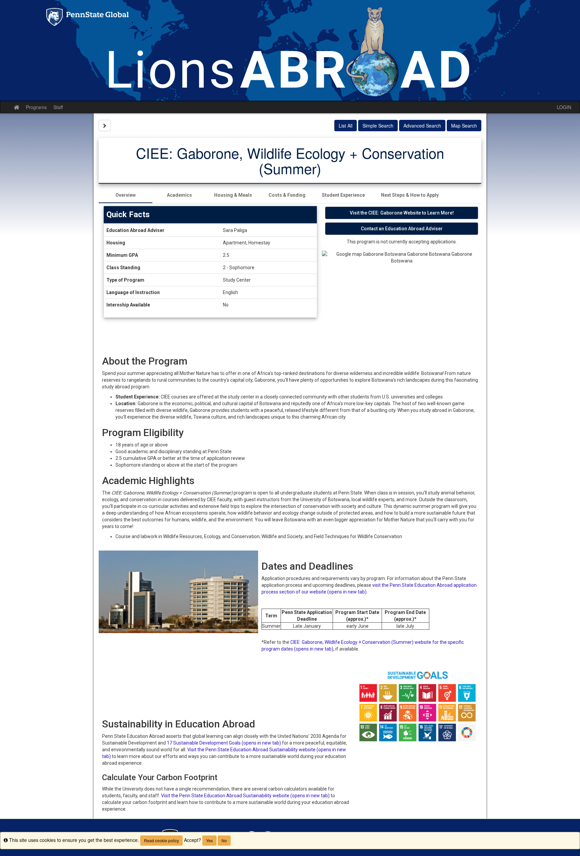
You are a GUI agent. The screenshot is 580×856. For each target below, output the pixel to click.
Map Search (464, 125)
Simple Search (377, 125)
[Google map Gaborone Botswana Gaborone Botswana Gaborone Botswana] (401, 298)
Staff (58, 107)
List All (345, 125)
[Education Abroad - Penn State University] (290, 50)
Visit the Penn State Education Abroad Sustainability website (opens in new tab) (245, 795)
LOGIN (564, 107)
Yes (209, 840)
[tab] (125, 195)
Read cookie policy (161, 840)
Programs (36, 107)
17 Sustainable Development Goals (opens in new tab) (224, 743)
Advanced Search (422, 125)
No (224, 840)
